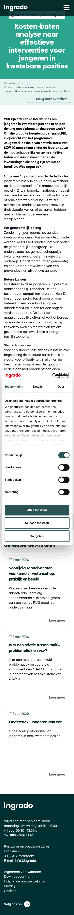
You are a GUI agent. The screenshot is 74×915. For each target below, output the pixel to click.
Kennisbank (12, 83)
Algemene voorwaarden (22, 871)
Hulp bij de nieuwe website (24, 881)
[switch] (63, 467)
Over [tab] (60, 386)
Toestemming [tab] (14, 386)
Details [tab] (38, 386)
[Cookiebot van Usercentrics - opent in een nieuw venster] (52, 375)
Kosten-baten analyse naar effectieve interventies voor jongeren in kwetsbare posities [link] (36, 89)
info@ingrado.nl (27, 860)
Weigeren (37, 536)
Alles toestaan (37, 510)
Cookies (10, 890)
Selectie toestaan (37, 523)
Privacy (10, 886)
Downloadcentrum (18, 876)
